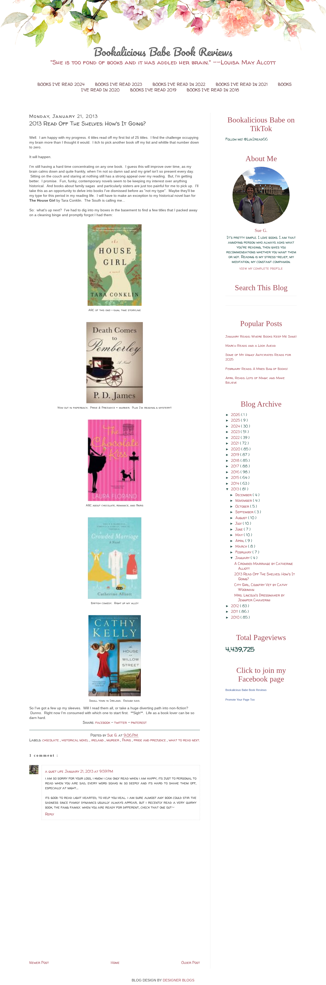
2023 (236, 431)
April (240, 540)
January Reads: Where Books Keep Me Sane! (261, 336)
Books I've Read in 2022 (180, 84)
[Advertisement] (67, 923)
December (244, 494)
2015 (235, 477)
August (241, 517)
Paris (127, 740)
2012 (235, 605)
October (242, 506)
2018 (235, 460)
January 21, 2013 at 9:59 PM (89, 771)
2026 (236, 414)
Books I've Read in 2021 (242, 84)
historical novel (75, 740)
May (239, 534)
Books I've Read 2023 (119, 84)
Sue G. (261, 230)
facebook (103, 722)
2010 (235, 617)
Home (115, 962)
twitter (121, 722)
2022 (236, 437)
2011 (235, 611)
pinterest (139, 722)
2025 (236, 420)
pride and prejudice (150, 740)
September (244, 511)
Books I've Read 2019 (154, 90)
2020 (236, 449)
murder (113, 740)
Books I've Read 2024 (61, 84)
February (243, 552)
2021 (235, 443)
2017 (235, 466)
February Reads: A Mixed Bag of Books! (256, 368)
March (241, 546)
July (239, 523)
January (243, 557)
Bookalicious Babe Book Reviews (163, 52)
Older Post (190, 962)
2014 (235, 483)
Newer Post (39, 962)
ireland (98, 740)
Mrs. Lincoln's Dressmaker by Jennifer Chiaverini (259, 597)
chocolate (51, 740)
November (244, 500)
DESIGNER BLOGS (178, 980)
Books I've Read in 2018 (213, 90)
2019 (235, 454)
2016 (235, 471)
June (239, 529)
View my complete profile (261, 268)
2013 (235, 489)
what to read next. (184, 740)
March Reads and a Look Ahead (250, 345)
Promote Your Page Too (240, 699)
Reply (49, 814)
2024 (236, 426)
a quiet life (54, 771)
